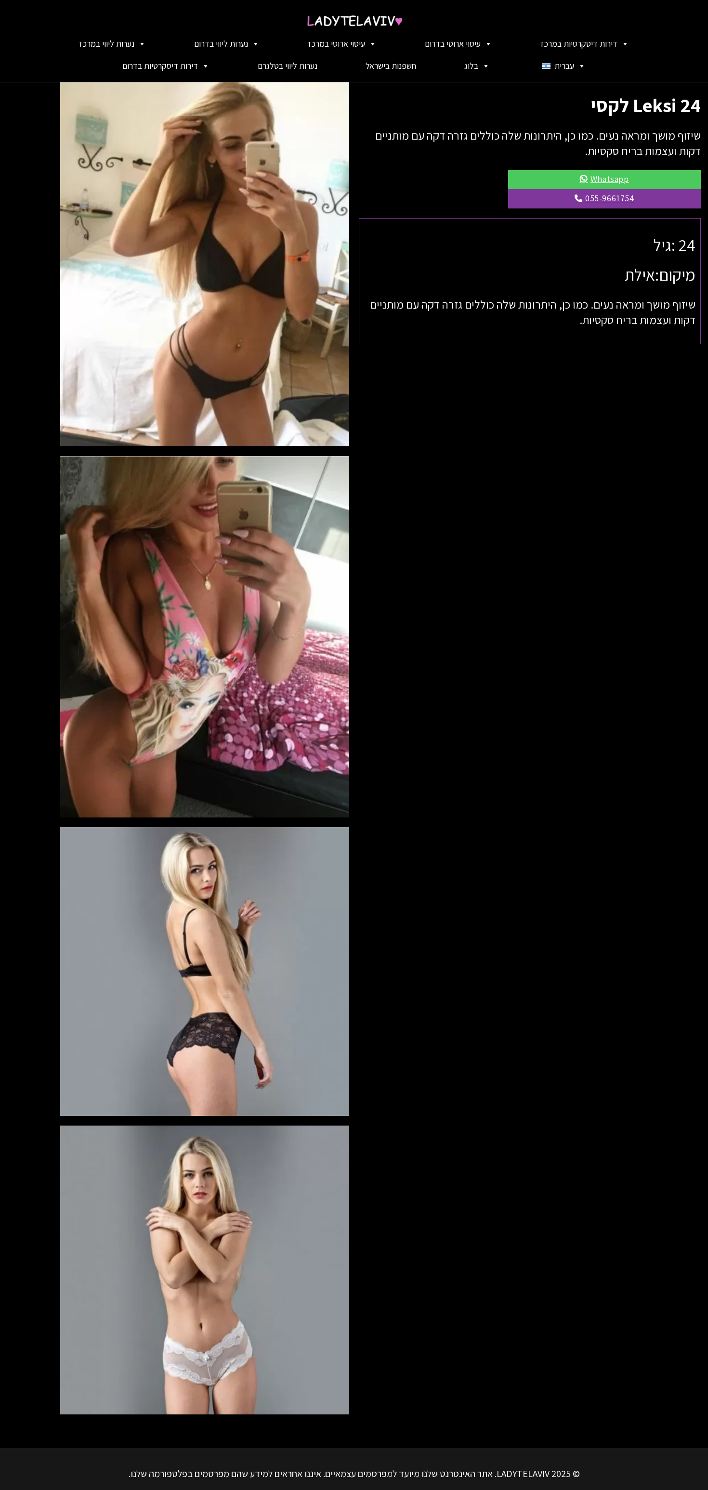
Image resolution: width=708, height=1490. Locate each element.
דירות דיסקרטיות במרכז (578, 43)
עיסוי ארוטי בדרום (453, 43)
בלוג (471, 65)
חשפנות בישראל (391, 65)
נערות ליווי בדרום (221, 43)
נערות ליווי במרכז (106, 43)
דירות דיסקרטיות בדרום (160, 65)
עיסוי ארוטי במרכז (336, 43)
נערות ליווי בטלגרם (287, 65)
